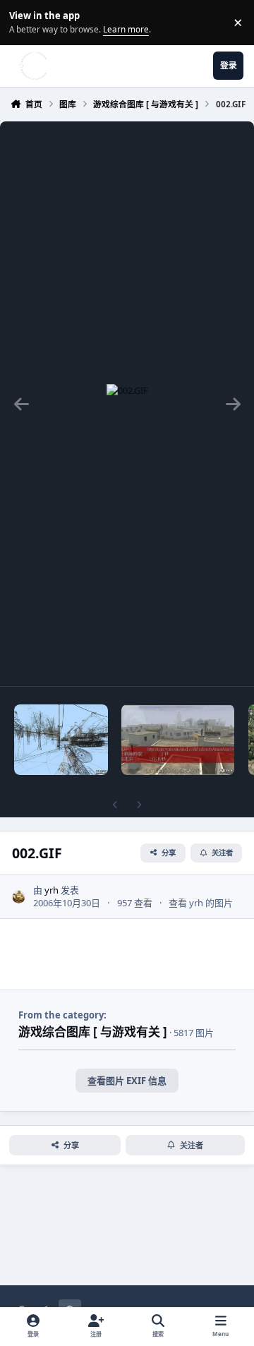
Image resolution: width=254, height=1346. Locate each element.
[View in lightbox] (127, 403)
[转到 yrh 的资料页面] (19, 897)
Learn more (24, 22)
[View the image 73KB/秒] (177, 739)
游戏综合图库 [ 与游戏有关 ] (92, 1031)
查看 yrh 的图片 (201, 902)
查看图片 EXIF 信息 (127, 1080)
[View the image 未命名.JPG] (61, 739)
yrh (51, 890)
